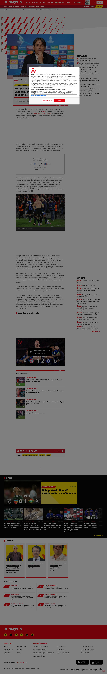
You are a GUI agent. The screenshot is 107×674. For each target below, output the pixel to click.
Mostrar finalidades (47, 100)
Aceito (59, 100)
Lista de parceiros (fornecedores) (38, 95)
